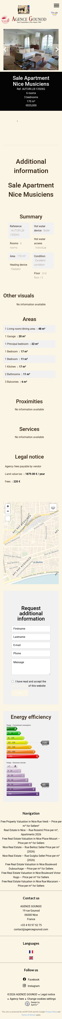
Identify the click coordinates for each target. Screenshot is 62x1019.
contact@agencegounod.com (31, 929)
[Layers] (53, 507)
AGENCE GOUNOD (31, 906)
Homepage (9, 121)
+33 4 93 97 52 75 (31, 925)
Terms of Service (28, 1015)
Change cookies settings (41, 998)
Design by (35, 1003)
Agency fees (17, 998)
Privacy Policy (51, 1012)
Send (20, 693)
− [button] (8, 511)
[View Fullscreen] (7, 518)
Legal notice (48, 994)
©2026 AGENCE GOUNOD (22, 994)
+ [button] (8, 506)
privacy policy (20, 685)
